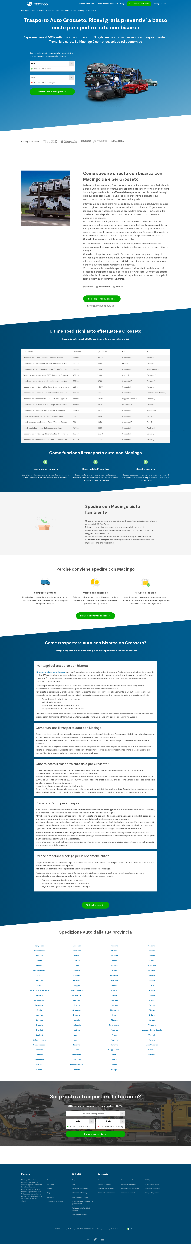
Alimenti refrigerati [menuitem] (128, 1184)
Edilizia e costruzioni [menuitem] (106, 1188)
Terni (152, 985)
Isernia (77, 1020)
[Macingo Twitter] (95, 1239)
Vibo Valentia (152, 1045)
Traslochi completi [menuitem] (152, 1188)
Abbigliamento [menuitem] (150, 1180)
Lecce (77, 1035)
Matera (77, 1069)
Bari (39, 985)
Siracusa (152, 965)
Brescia (39, 1025)
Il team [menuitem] (49, 1188)
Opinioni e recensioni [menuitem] (55, 1201)
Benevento (39, 1000)
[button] (22, 4)
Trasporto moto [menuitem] (127, 1180)
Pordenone (114, 1025)
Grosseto (76, 1010)
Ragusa (114, 1040)
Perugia (114, 1000)
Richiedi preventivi (50, 91)
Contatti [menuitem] (50, 1197)
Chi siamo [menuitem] (50, 1184)
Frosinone (76, 995)
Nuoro (114, 970)
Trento (152, 1000)
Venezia (152, 1025)
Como (39, 1069)
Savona (152, 956)
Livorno (76, 1045)
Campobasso (39, 1045)
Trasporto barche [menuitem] (152, 1184)
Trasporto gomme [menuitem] (152, 1193)
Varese (152, 1020)
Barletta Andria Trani (39, 990)
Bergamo (39, 1005)
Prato (114, 1035)
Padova (114, 980)
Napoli (114, 960)
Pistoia (114, 1020)
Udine (152, 1015)
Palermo (114, 985)
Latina (77, 1030)
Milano (114, 951)
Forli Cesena (77, 990)
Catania (39, 1055)
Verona (152, 1040)
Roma (114, 1064)
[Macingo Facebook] (88, 1239)
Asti (39, 975)
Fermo (77, 970)
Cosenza (77, 946)
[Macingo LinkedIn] (102, 1239)
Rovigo (114, 1069)
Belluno (39, 995)
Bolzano (39, 1020)
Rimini (114, 1059)
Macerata (76, 1055)
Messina (114, 946)
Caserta (39, 1050)
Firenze (76, 980)
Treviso (152, 1005)
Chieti (39, 1064)
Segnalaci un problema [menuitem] (81, 1180)
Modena (114, 956)
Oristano (114, 975)
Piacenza (114, 1010)
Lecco (77, 1040)
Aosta (39, 960)
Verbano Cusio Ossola (152, 1030)
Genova (76, 1000)
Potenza (114, 1030)
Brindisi (39, 1030)
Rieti (114, 1055)
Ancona (39, 956)
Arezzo (39, 965)
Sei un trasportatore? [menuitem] (107, 3)
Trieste (152, 1010)
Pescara (114, 1005)
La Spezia (77, 1025)
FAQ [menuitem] (122, 3)
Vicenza (152, 1050)
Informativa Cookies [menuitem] (80, 1197)
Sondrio (151, 970)
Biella (39, 1010)
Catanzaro (39, 1059)
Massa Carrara (76, 1064)
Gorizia (77, 1005)
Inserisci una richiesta (139, 4)
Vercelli (151, 1035)
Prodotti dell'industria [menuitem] (130, 1188)
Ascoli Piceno (39, 970)
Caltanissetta (39, 1040)
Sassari (152, 951)
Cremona (77, 951)
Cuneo (77, 960)
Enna (77, 965)
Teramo (151, 980)
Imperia (76, 1015)
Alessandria (39, 951)
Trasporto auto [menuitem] (104, 1180)
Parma (114, 990)
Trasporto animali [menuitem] (128, 1193)
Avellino (39, 980)
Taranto (151, 975)
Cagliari (39, 1035)
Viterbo (151, 1055)
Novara (114, 965)
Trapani (152, 995)
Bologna (39, 1015)
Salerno (151, 946)
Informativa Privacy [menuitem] (79, 1193)
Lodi (77, 1050)
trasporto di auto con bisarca (51, 672)
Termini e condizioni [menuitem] (80, 1188)
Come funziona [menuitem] (86, 3)
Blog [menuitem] (48, 1193)
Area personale (160, 4)
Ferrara (76, 975)
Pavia (114, 995)
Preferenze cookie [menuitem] (79, 1215)
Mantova (77, 1059)
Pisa (114, 1015)
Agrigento (39, 946)
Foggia (77, 985)
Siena (151, 960)
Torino (152, 990)
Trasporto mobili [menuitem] (104, 1184)
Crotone (77, 956)
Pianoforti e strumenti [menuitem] (106, 1193)
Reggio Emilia (114, 1050)
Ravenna (114, 1045)
